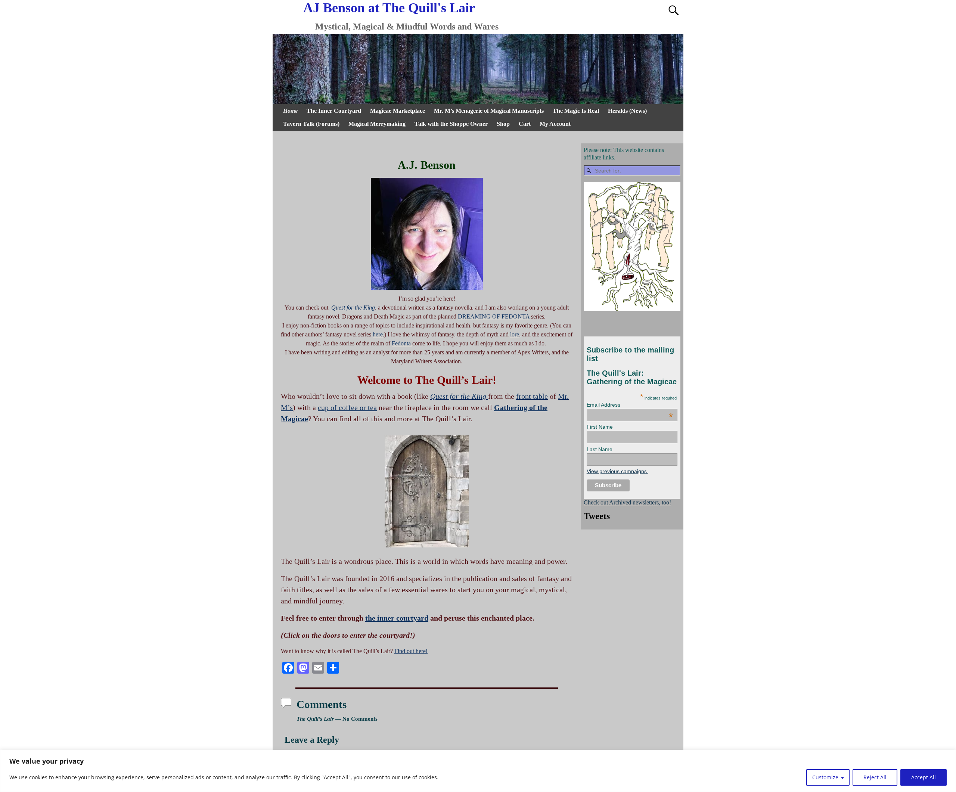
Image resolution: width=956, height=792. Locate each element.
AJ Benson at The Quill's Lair (389, 7)
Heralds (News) (627, 111)
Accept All (923, 777)
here (378, 334)
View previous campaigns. (617, 471)
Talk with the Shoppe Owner (451, 124)
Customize (825, 777)
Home (290, 111)
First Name (600, 427)
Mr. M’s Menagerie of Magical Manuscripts (489, 111)
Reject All (875, 777)
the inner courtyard (396, 618)
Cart (525, 124)
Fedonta (402, 343)
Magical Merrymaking (377, 124)
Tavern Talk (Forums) (311, 124)
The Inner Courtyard (334, 111)
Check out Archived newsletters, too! (627, 502)
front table (532, 396)
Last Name (599, 449)
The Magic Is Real (576, 111)
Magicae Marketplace (397, 111)
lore (514, 334)
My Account (555, 124)
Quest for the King (353, 307)
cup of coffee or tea (347, 407)
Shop (503, 124)
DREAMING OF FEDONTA (494, 316)
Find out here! (411, 651)
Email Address (630, 405)
